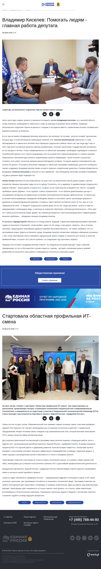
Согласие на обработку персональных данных (18, 562)
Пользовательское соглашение (13, 556)
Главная (4, 10)
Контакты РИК (10, 523)
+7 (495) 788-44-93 (84, 520)
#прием (65, 259)
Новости (28, 10)
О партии (8, 517)
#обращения (50, 259)
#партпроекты (57, 502)
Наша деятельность (16, 10)
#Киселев (36, 259)
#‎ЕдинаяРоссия (40, 502)
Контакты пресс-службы (31, 524)
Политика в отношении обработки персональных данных (22, 560)
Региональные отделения (50, 518)
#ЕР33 (24, 502)
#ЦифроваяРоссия (74, 502)
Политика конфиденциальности (13, 558)
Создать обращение (50, 280)
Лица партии (30, 517)
